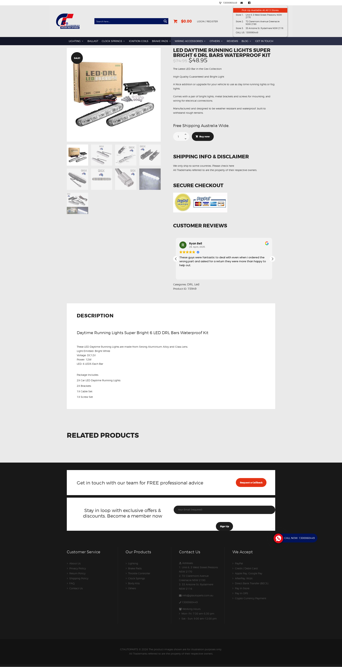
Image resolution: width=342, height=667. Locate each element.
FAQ (72, 583)
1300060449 (190, 602)
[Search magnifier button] (165, 21)
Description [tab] (95, 316)
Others (132, 588)
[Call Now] (278, 538)
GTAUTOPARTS (129, 649)
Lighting (133, 563)
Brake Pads (135, 568)
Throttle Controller (139, 573)
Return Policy (77, 573)
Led (196, 284)
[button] (272, 259)
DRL (190, 284)
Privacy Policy (77, 568)
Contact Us (76, 588)
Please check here (223, 165)
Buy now (204, 136)
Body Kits (134, 583)
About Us (75, 563)
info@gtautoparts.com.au (197, 595)
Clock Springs (136, 578)
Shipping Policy (78, 578)
